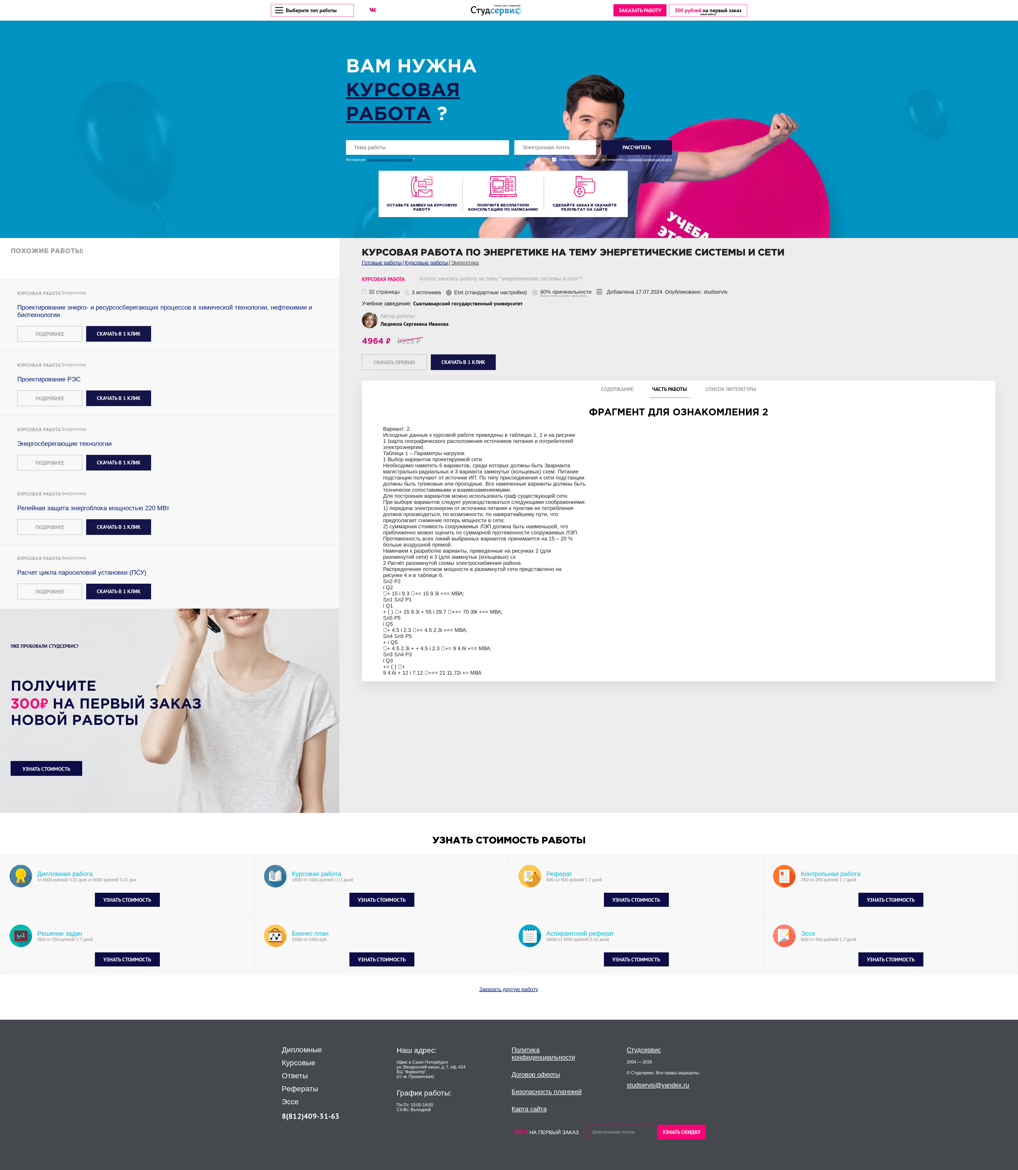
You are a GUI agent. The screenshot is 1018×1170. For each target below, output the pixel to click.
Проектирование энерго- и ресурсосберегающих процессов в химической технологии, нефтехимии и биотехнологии (164, 311)
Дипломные (302, 1050)
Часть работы (669, 389)
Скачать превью (394, 362)
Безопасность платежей (547, 1091)
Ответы (295, 1076)
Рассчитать (636, 147)
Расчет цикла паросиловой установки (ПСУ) (81, 572)
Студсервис (644, 1049)
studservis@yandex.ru (658, 1085)
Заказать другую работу (508, 989)
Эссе (290, 1102)
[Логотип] (496, 10)
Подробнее (50, 334)
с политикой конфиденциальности (649, 159)
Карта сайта (529, 1108)
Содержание (617, 389)
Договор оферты (536, 1074)
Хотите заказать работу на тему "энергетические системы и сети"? (501, 278)
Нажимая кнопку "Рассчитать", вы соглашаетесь (615, 159)
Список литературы (730, 389)
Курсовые (298, 1063)
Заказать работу (640, 10)
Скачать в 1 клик (119, 333)
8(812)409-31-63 (311, 1116)
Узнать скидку (681, 1132)
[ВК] (372, 10)
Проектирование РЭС (49, 379)
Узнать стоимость (46, 769)
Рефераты (300, 1089)
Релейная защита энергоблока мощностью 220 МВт (93, 508)
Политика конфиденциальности (543, 1053)
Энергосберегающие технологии (64, 443)
